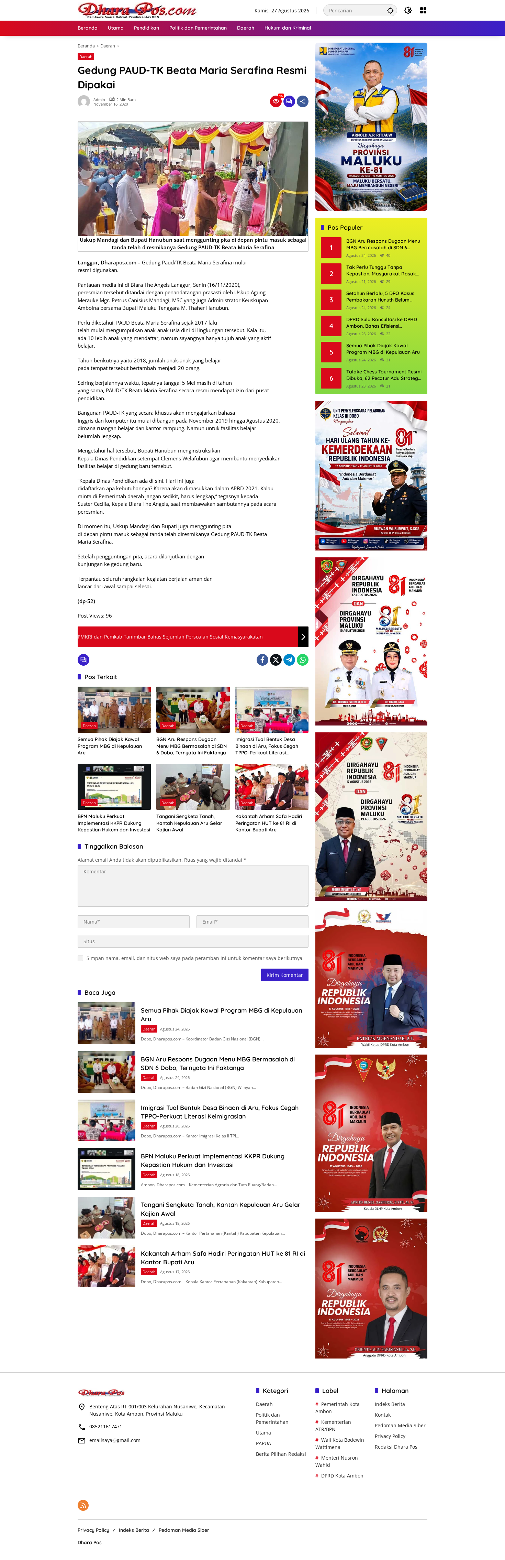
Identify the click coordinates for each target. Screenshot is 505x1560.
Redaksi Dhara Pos (396, 1446)
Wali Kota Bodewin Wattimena (339, 1443)
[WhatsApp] (302, 660)
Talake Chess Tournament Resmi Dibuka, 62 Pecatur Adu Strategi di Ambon (384, 375)
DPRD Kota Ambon (342, 1475)
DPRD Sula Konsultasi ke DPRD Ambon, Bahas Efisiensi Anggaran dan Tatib (381, 323)
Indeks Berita (390, 1404)
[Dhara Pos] (138, 10)
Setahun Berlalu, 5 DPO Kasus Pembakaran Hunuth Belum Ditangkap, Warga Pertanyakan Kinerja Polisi (382, 297)
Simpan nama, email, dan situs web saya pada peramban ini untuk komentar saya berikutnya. (195, 958)
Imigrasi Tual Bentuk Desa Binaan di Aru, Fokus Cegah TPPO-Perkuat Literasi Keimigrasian (266, 746)
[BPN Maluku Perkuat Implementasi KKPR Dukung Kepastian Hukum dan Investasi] (114, 787)
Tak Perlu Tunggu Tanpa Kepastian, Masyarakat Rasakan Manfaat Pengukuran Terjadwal (384, 270)
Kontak (383, 1414)
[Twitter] (276, 660)
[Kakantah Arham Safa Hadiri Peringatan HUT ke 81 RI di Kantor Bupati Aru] (271, 787)
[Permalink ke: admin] (85, 101)
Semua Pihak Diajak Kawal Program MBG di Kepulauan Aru (110, 746)
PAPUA (263, 1443)
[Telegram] (289, 660)
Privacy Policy (390, 1436)
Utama (263, 1432)
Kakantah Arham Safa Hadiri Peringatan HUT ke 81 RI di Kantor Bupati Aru (268, 823)
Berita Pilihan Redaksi (281, 1454)
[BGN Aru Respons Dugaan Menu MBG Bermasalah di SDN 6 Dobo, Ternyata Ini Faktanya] (192, 710)
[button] (390, 10)
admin (99, 99)
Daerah (85, 56)
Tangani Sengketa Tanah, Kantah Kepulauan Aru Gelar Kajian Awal (189, 823)
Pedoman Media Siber (400, 1425)
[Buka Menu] (423, 10)
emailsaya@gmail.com (115, 1440)
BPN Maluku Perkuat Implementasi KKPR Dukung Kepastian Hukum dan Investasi (114, 823)
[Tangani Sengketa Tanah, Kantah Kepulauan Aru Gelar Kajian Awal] (192, 787)
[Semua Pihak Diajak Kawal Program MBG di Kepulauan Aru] (114, 710)
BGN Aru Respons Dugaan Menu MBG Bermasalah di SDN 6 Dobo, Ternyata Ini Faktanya (191, 746)
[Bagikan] (302, 101)
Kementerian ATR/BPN (333, 1425)
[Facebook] (262, 660)
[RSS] (83, 1505)
